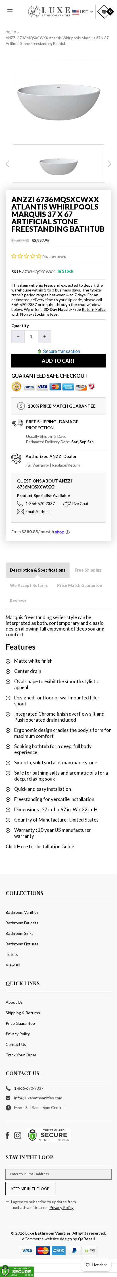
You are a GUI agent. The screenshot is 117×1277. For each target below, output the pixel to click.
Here (22, 846)
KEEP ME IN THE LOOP (30, 1188)
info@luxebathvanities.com (38, 1097)
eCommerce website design (47, 1238)
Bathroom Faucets (22, 922)
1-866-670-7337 (40, 503)
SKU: (16, 271)
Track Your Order (21, 1054)
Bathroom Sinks (20, 933)
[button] (13, 11)
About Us (14, 1002)
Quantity (20, 325)
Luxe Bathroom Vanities (48, 1233)
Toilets (12, 954)
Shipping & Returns (23, 1012)
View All (13, 964)
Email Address (38, 511)
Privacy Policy (18, 1033)
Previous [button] (7, 164)
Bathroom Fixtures (22, 943)
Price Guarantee (20, 1023)
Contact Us (16, 1044)
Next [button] (109, 164)
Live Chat (80, 503)
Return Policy (94, 309)
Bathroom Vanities (22, 912)
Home (11, 31)
